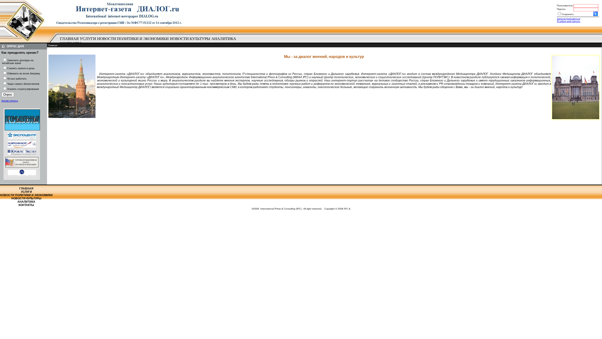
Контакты (26, 205)
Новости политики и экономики (133, 38)
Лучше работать (17, 78)
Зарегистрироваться (568, 18)
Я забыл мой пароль (568, 21)
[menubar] (150, 41)
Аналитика (223, 38)
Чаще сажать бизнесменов (23, 83)
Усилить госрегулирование (23, 89)
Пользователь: (565, 5)
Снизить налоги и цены (21, 68)
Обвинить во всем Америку (23, 73)
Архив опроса (9, 100)
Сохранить (568, 14)
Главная (69, 38)
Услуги (88, 38)
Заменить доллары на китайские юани (17, 62)
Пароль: (561, 9)
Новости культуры (190, 38)
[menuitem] (69, 38)
